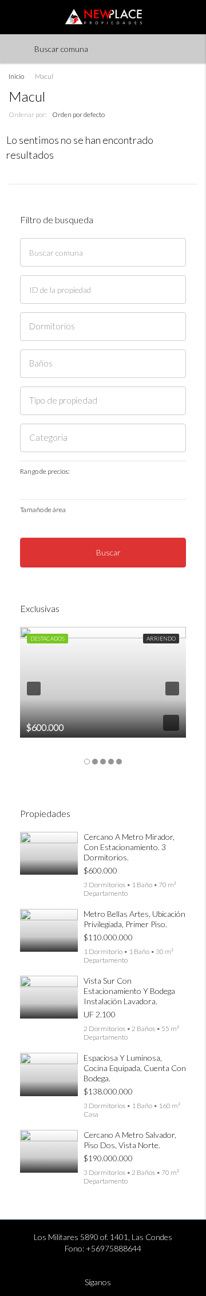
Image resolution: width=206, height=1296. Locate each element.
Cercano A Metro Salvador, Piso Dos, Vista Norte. (130, 1140)
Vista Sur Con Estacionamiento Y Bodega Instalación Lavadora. (129, 991)
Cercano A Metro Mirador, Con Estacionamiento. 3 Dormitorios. (129, 847)
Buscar (108, 552)
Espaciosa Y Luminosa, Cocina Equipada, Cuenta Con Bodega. (135, 1068)
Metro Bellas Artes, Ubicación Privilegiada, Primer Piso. (134, 919)
